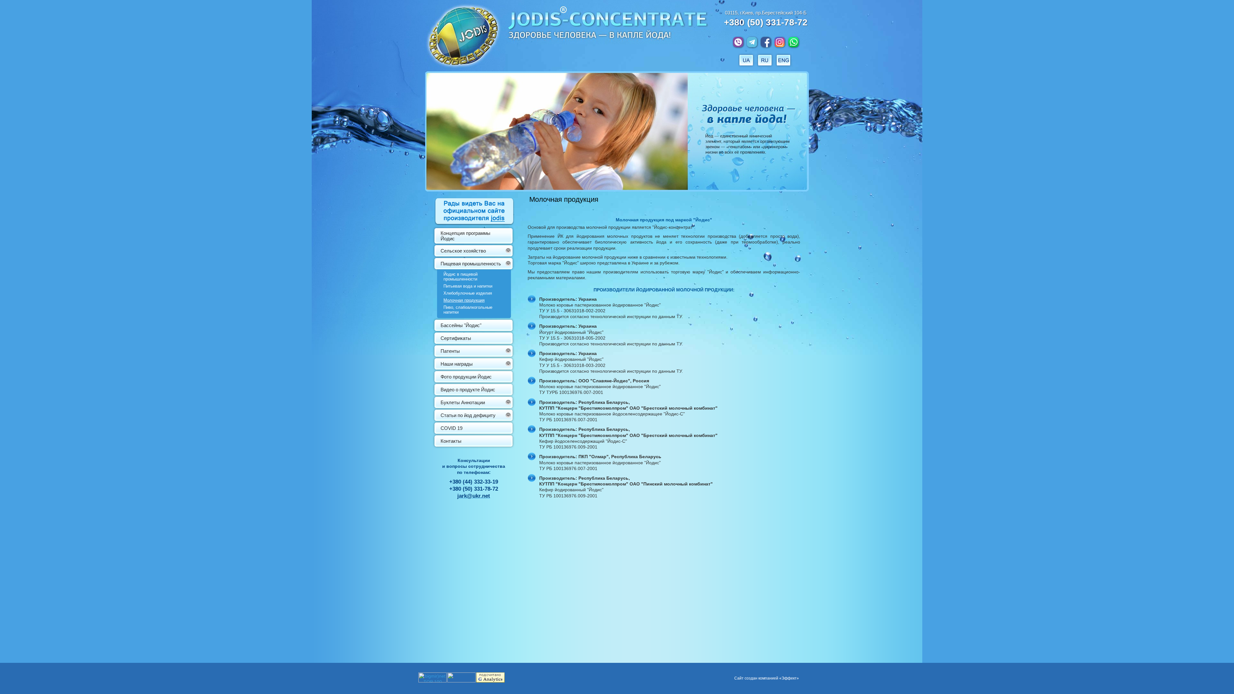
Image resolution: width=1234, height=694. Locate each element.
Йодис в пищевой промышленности (460, 276)
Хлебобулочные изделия (467, 293)
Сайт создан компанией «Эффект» (766, 678)
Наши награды (457, 364)
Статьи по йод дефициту (468, 415)
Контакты (451, 441)
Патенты (450, 351)
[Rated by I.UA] (461, 680)
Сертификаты (456, 338)
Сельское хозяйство (463, 251)
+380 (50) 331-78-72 (766, 22)
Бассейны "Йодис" (461, 325)
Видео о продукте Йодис (468, 389)
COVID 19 (451, 428)
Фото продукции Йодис (466, 376)
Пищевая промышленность (471, 263)
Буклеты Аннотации (463, 402)
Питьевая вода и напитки (467, 286)
